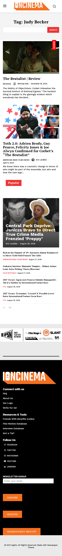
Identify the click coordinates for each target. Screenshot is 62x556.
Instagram (12, 456)
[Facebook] (5, 445)
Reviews (7, 84)
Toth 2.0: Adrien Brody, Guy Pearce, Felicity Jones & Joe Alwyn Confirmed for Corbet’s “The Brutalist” (28, 149)
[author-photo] (15, 83)
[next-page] (9, 308)
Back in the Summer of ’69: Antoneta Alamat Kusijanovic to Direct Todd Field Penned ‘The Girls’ (30, 254)
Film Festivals (9, 273)
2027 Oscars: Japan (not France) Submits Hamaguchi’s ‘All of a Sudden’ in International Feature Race (29, 281)
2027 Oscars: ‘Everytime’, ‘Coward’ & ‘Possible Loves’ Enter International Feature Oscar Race (29, 295)
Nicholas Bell (23, 84)
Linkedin (11, 466)
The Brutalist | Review (21, 78)
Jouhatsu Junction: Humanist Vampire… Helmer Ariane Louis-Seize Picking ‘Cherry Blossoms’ (29, 267)
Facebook (12, 445)
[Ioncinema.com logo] (32, 6)
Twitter (11, 450)
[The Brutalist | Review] (31, 57)
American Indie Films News (16, 160)
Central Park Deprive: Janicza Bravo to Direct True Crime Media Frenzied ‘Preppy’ (30, 232)
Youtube (11, 461)
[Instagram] (5, 456)
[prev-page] (4, 308)
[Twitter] (5, 450)
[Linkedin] (5, 467)
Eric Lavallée (41, 160)
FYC (4, 287)
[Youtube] (5, 461)
